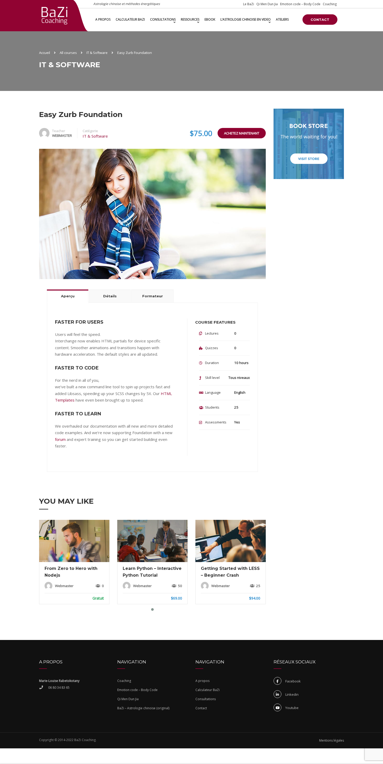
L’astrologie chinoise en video (245, 19)
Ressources (190, 19)
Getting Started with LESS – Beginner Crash (230, 572)
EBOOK (210, 19)
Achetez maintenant (241, 133)
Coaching (330, 4)
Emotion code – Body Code (300, 4)
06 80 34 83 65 (59, 687)
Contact (320, 19)
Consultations (163, 19)
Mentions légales (331, 740)
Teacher (58, 130)
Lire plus (74, 541)
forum (60, 439)
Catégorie (90, 130)
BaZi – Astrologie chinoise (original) (143, 708)
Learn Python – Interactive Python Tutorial (152, 572)
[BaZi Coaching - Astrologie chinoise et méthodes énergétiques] (54, 15)
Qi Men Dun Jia (267, 4)
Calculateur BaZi (130, 19)
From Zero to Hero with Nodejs (71, 572)
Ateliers (282, 19)
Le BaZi (248, 4)
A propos (102, 19)
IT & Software (95, 136)
